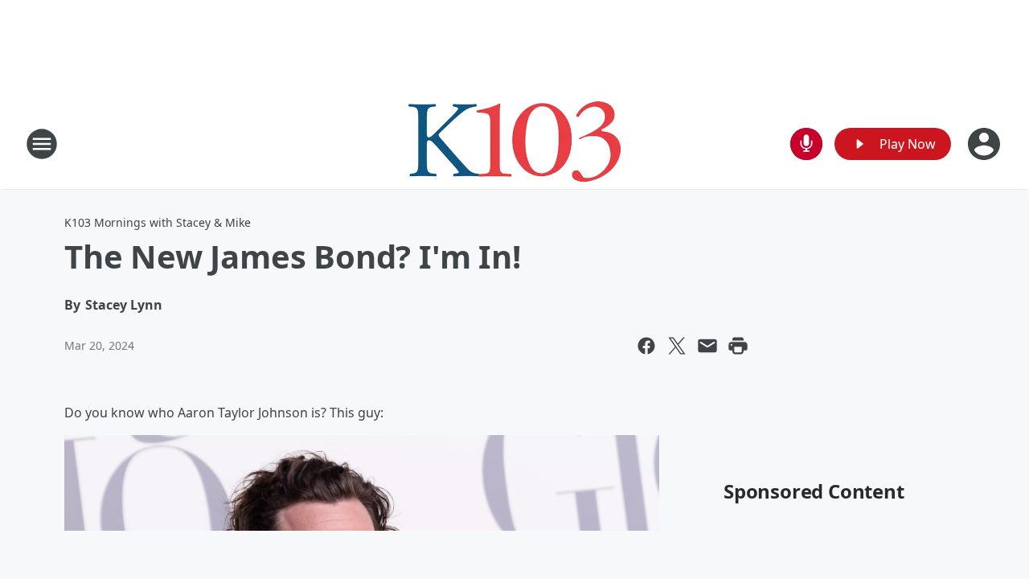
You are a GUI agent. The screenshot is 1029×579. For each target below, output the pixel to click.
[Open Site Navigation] (42, 144)
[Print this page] (738, 346)
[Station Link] (514, 143)
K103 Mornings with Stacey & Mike (157, 222)
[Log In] (985, 144)
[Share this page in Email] (707, 346)
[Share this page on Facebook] (646, 346)
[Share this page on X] (677, 346)
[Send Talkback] (806, 144)
